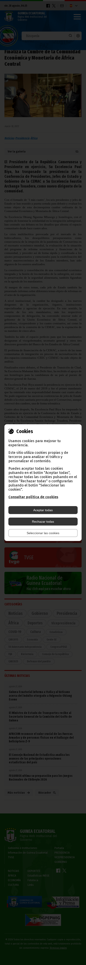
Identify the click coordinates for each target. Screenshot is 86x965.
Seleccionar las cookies (43, 533)
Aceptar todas (43, 510)
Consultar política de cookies (33, 497)
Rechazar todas (43, 521)
